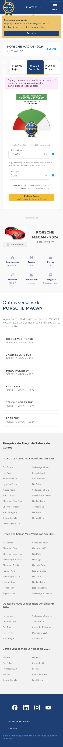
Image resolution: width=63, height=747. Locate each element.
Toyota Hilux (38, 506)
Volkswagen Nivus (11, 523)
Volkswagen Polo (40, 467)
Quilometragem (17, 150)
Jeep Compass (10, 495)
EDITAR (51, 48)
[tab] (18, 67)
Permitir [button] (31, 33)
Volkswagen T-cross (41, 495)
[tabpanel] (31, 139)
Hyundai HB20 (10, 478)
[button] (33, 7)
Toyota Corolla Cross (13, 518)
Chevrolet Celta (39, 674)
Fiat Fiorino (8, 632)
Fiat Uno (36, 657)
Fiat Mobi (36, 512)
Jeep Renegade (10, 512)
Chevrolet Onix (39, 478)
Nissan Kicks (9, 489)
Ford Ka (36, 668)
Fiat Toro (36, 484)
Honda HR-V (38, 518)
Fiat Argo (7, 473)
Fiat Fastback (38, 501)
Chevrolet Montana (41, 627)
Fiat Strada (8, 467)
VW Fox (6, 674)
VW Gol (6, 657)
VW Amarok (38, 638)
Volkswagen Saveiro (42, 489)
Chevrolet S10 (9, 621)
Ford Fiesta (37, 680)
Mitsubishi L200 (39, 632)
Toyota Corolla (10, 680)
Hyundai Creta (10, 484)
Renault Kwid (38, 473)
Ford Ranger (9, 638)
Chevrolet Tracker (11, 506)
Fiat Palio (7, 663)
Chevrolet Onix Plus (12, 501)
